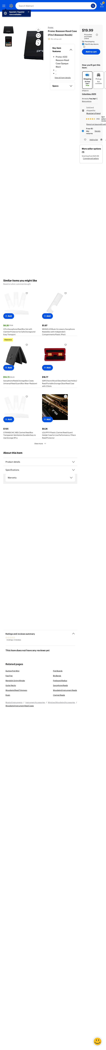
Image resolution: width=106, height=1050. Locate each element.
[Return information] (83, 47)
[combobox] (56, 5)
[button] (33, 45)
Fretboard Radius (60, 680)
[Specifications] (73, 470)
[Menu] (4, 6)
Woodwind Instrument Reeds (65, 690)
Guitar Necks (11, 685)
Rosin (8, 695)
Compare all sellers (91, 158)
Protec (50, 27)
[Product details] (73, 462)
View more (38, 443)
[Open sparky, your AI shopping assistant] (97, 1041)
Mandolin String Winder (15, 680)
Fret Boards (57, 671)
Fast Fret (9, 676)
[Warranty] (71, 477)
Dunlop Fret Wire (12, 671)
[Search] (93, 6)
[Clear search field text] (89, 5)
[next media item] (38, 43)
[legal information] (97, 35)
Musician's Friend (93, 113)
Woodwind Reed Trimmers (16, 690)
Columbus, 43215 (89, 94)
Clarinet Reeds (59, 695)
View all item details (63, 78)
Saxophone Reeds (60, 685)
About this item (12, 452)
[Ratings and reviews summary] (73, 632)
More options (86, 101)
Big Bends (57, 676)
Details (97, 131)
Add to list (94, 140)
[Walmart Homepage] (11, 6)
